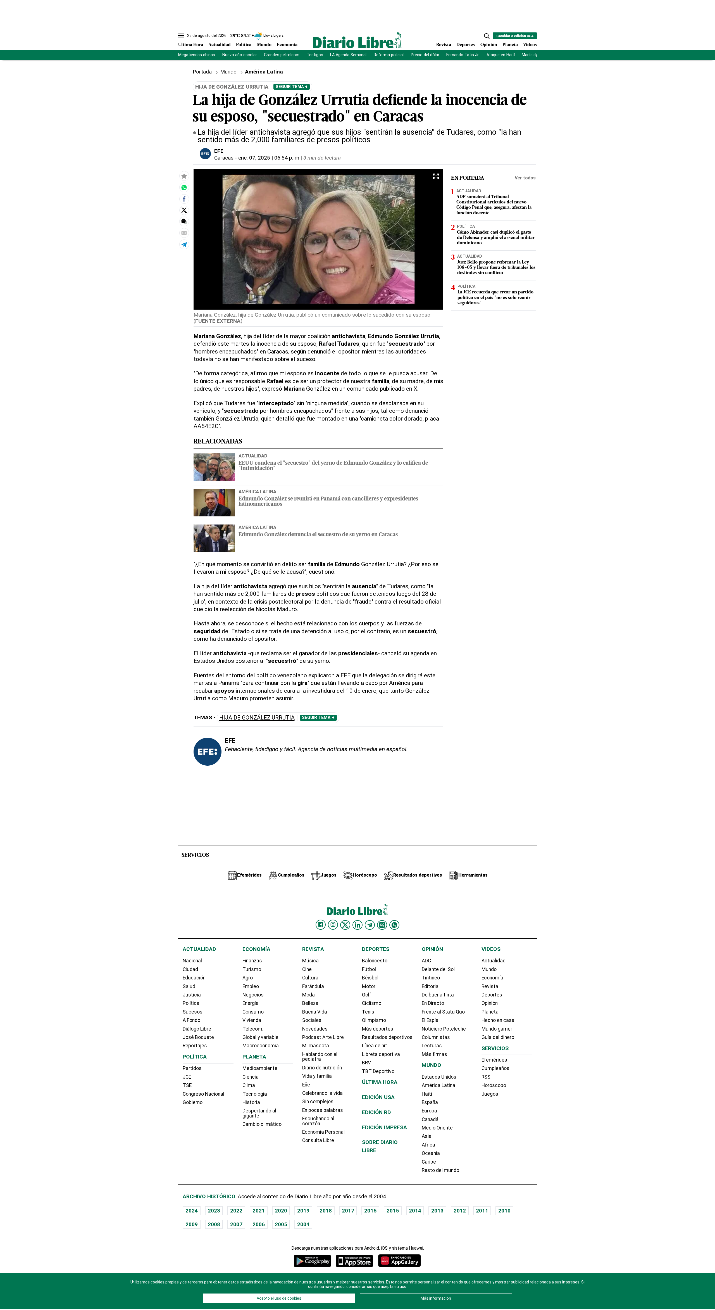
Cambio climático (262, 1124)
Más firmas (434, 1054)
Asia (427, 1136)
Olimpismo (374, 1020)
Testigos (315, 55)
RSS (486, 1077)
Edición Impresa (384, 1127)
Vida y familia (317, 1076)
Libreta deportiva (381, 1054)
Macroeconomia (260, 1045)
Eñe (306, 1085)
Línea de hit (374, 1045)
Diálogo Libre (197, 1029)
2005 (281, 1224)
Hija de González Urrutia (257, 718)
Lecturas (432, 1045)
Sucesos (192, 1012)
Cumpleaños (495, 1068)
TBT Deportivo (378, 1071)
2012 (460, 1210)
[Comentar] (184, 221)
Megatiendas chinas (196, 55)
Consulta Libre (318, 1140)
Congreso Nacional (203, 1094)
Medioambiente (259, 1068)
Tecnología (254, 1094)
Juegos (490, 1094)
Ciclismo (371, 1003)
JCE (187, 1077)
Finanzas (252, 960)
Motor (368, 986)
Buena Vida (314, 1012)
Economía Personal (323, 1132)
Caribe (429, 1162)
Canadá (430, 1119)
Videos (530, 45)
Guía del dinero (498, 1037)
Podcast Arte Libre (323, 1037)
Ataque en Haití (501, 55)
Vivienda (251, 1020)
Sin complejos (317, 1101)
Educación (194, 978)
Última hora (379, 1082)
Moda (308, 995)
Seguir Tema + (292, 86)
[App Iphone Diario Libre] (354, 1261)
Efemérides (494, 1060)
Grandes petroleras (281, 55)
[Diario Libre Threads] (382, 925)
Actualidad (219, 45)
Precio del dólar (425, 55)
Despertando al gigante (259, 1113)
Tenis (368, 1012)
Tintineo (431, 978)
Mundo (264, 45)
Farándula (313, 986)
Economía (287, 45)
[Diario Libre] (357, 40)
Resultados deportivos (387, 1037)
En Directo (433, 1003)
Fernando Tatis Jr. (462, 55)
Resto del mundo (440, 1170)
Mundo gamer (497, 1029)
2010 (504, 1210)
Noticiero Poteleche (444, 1029)
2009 (191, 1224)
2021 (258, 1210)
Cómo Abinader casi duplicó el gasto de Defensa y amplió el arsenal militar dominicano (496, 237)
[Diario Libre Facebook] (321, 925)
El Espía (430, 1020)
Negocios (253, 995)
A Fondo (191, 1020)
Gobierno (192, 1102)
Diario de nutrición (322, 1068)
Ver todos (525, 178)
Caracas (223, 158)
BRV (366, 1062)
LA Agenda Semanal (348, 55)
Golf (366, 995)
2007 (236, 1224)
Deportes (465, 45)
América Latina (257, 491)
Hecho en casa (498, 1020)
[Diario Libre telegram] (370, 925)
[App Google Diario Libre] (312, 1261)
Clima (248, 1085)
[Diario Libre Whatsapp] (394, 925)
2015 (393, 1210)
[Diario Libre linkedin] (357, 925)
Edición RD (376, 1112)
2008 (214, 1224)
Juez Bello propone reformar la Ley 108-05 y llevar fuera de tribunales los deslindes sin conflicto (496, 267)
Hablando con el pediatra (319, 1057)
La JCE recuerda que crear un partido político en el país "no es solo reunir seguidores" (495, 297)
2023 (214, 1210)
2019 (303, 1210)
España (430, 1102)
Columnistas (436, 1037)
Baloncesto (374, 960)
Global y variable (260, 1037)
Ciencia (250, 1077)
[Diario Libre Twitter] (345, 925)
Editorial (431, 986)
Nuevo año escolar (239, 55)
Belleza (310, 1003)
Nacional (192, 960)
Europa (429, 1111)
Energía (250, 1003)
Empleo (250, 986)
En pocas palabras (322, 1110)
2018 (326, 1210)
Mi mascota (315, 1045)
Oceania (431, 1153)
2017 (348, 1210)
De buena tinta (438, 995)
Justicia (192, 995)
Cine (307, 969)
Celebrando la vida (322, 1093)
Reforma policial (389, 55)
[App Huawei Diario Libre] (399, 1261)
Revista (443, 45)
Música (310, 960)
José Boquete (198, 1037)
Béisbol (370, 978)
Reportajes (195, 1045)
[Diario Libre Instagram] (333, 925)
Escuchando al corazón (318, 1121)
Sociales (311, 1020)
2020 (281, 1210)
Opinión (488, 45)
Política (243, 45)
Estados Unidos (439, 1077)
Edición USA (378, 1097)
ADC (426, 960)
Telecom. (252, 1029)
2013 (437, 1210)
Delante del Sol (438, 969)
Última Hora (190, 45)
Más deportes (377, 1029)
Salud (189, 986)
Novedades (315, 1029)
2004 (303, 1224)
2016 (370, 1210)
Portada (202, 71)
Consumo (253, 1012)
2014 (415, 1210)
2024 (191, 1210)
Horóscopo (494, 1085)
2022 (236, 1210)
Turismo (251, 969)
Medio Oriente (437, 1128)
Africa (428, 1145)
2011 (482, 1210)
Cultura (310, 978)
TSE (187, 1085)
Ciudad (190, 969)
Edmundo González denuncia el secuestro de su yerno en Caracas (318, 535)
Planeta (510, 45)
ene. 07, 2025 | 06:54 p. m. (269, 158)
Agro (247, 978)
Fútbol (369, 969)
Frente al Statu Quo (443, 1012)
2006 (258, 1224)
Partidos (192, 1068)
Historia (251, 1102)
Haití (427, 1094)
